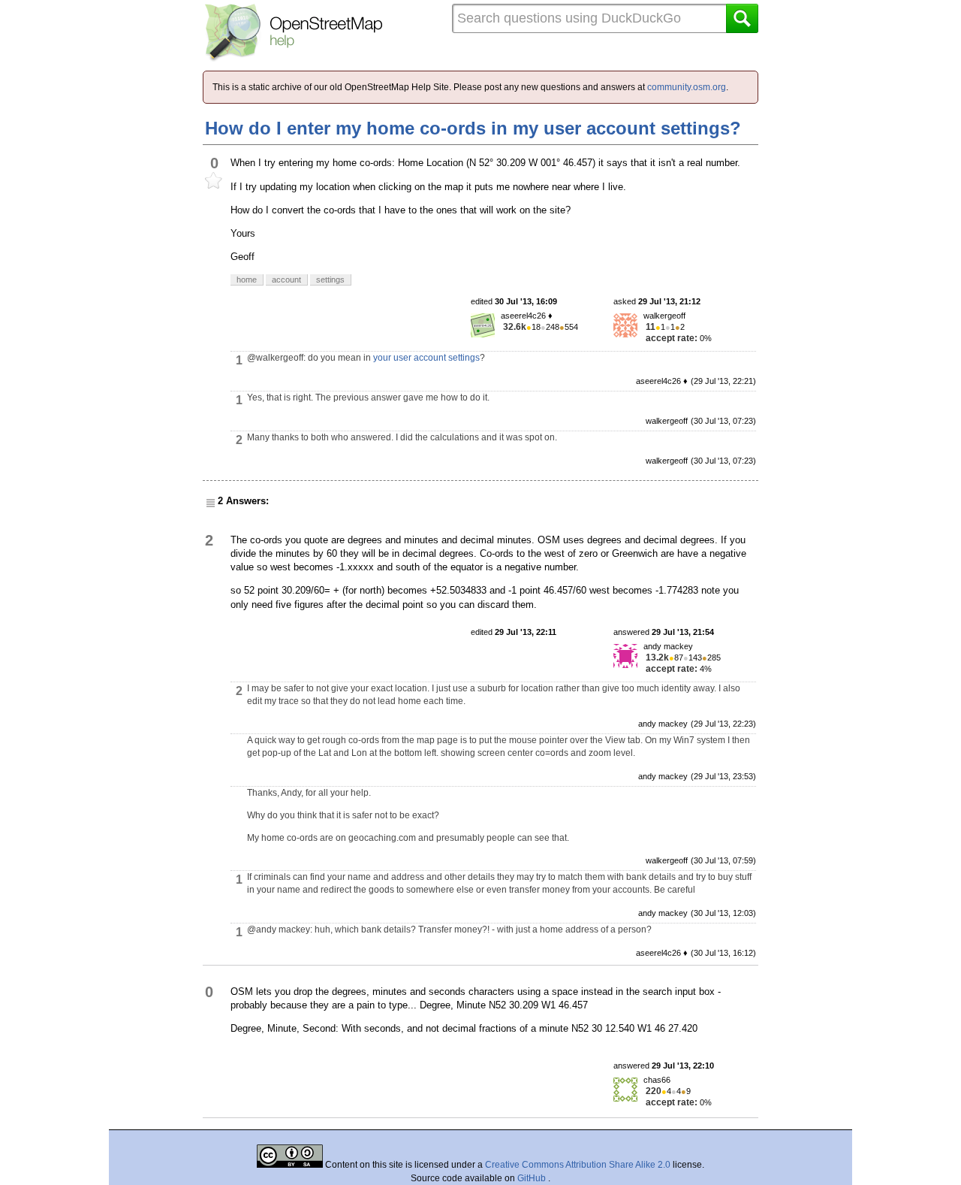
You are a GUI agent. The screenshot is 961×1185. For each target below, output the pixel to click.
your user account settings (426, 357)
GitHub (532, 1178)
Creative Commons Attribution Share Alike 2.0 (577, 1164)
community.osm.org (686, 87)
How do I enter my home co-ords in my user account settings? (473, 128)
